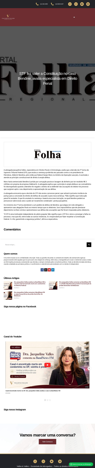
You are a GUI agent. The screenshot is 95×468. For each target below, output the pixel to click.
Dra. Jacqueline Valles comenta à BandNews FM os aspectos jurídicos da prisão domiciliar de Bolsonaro (29, 294)
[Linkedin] (88, 4)
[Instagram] (76, 4)
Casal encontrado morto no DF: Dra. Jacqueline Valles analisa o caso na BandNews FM (33, 391)
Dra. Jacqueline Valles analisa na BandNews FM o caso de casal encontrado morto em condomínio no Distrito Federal (29, 283)
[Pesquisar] (89, 244)
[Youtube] (82, 4)
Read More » (16, 287)
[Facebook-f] (70, 4)
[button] (74, 17)
